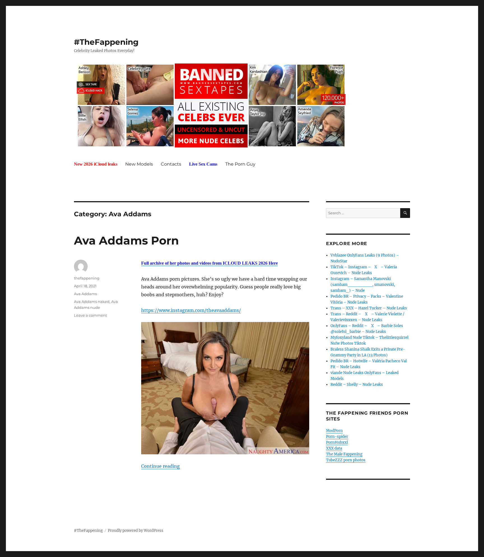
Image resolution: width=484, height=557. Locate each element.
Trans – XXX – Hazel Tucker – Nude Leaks (369, 308)
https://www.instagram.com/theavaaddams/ (191, 310)
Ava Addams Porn (126, 240)
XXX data (334, 448)
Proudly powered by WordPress (135, 530)
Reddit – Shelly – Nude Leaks (357, 384)
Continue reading (160, 466)
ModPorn (334, 430)
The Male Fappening (344, 454)
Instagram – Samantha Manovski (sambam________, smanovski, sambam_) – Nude (363, 284)
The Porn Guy (240, 164)
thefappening (86, 278)
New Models (139, 164)
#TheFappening (106, 42)
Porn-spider (337, 436)
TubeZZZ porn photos (346, 460)
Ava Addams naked (92, 301)
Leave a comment (90, 315)
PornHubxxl (337, 442)
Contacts (171, 164)
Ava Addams (85, 294)
